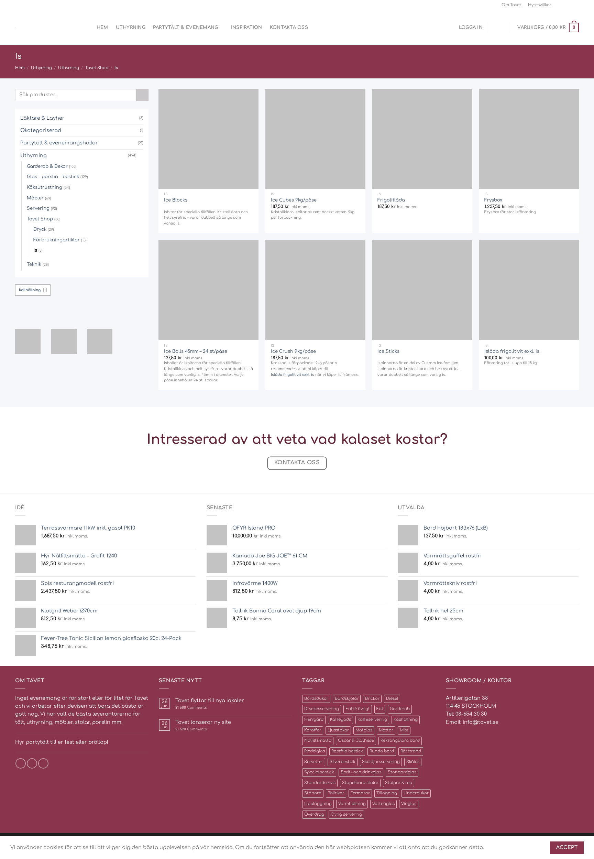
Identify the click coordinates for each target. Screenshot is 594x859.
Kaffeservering (372, 719)
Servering (38, 208)
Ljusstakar (338, 730)
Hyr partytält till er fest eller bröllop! (61, 742)
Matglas (363, 730)
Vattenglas (383, 804)
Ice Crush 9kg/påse (293, 351)
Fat (379, 709)
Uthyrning (130, 27)
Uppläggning (318, 804)
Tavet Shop (96, 68)
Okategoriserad (40, 130)
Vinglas (408, 804)
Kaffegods (340, 719)
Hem (102, 27)
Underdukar (416, 793)
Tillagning (386, 793)
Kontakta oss (289, 27)
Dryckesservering (321, 709)
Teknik (34, 264)
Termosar (360, 793)
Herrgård (313, 719)
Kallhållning (406, 719)
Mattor (386, 730)
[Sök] (86, 27)
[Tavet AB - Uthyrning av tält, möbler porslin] (44, 28)
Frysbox (493, 200)
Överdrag (314, 814)
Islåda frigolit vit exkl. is (292, 375)
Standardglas (402, 772)
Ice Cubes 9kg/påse (294, 200)
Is (35, 250)
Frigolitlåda (391, 200)
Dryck (39, 229)
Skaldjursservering (381, 762)
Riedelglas (314, 751)
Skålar (412, 762)
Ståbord (312, 793)
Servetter (313, 762)
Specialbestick (319, 772)
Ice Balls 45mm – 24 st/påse (195, 351)
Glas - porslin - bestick (53, 176)
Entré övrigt (357, 709)
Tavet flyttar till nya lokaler (209, 700)
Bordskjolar (347, 698)
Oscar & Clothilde (356, 740)
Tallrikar (336, 793)
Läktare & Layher (42, 118)
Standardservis (320, 783)
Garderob (400, 709)
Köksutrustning (44, 187)
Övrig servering (346, 814)
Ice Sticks (388, 351)
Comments (191, 707)
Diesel (392, 698)
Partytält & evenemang (185, 27)
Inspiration (246, 27)
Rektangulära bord (400, 740)
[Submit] (142, 95)
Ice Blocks (175, 200)
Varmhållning (352, 804)
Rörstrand (410, 751)
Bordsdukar (316, 698)
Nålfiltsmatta (317, 740)
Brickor (372, 698)
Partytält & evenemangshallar (59, 142)
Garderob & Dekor (47, 166)
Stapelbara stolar (360, 783)
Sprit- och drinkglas (361, 772)
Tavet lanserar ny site (203, 722)
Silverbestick (342, 762)
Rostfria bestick (347, 751)
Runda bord (382, 751)
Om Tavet (511, 5)
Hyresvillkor (539, 5)
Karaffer (312, 730)
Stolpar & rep (398, 783)
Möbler (35, 197)
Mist (404, 730)
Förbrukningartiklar (56, 239)
